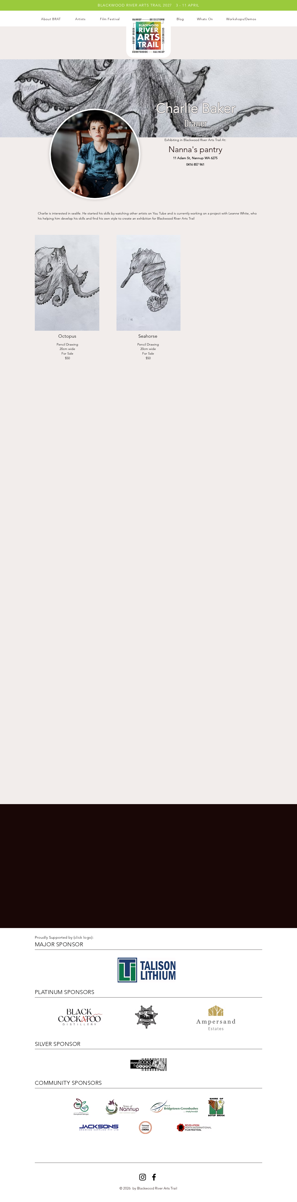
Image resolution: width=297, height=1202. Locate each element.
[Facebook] (153, 1177)
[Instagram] (142, 1177)
